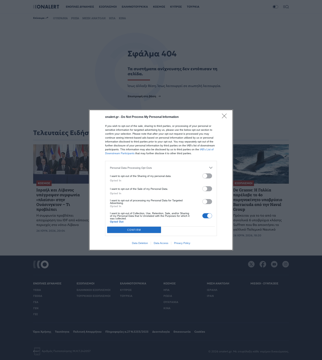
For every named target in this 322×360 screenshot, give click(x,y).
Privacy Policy (182, 243)
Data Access (161, 243)
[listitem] (161, 168)
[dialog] (161, 180)
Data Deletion (140, 243)
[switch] (207, 175)
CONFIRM (134, 230)
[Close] (225, 117)
